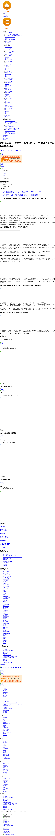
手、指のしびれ (9, 78)
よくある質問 (6, 138)
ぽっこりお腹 (8, 59)
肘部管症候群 (8, 91)
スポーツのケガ (9, 52)
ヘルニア (7, 58)
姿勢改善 (7, 38)
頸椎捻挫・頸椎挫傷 (10, 133)
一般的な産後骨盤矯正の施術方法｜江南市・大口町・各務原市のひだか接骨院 (21, 194)
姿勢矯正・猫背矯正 (10, 39)
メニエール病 (8, 61)
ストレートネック (9, 51)
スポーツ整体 (8, 32)
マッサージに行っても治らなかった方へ (15, 35)
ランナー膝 (8, 64)
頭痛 (6, 113)
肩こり (7, 94)
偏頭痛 (7, 67)
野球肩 (7, 112)
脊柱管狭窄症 (8, 98)
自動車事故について (10, 131)
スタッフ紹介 (6, 135)
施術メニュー (6, 175)
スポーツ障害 (8, 54)
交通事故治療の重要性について (12, 128)
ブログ (4, 139)
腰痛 (6, 104)
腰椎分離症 (8, 102)
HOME (4, 173)
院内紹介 (5, 136)
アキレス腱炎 (8, 47)
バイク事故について (10, 121)
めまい (7, 62)
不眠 (6, 65)
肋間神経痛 (8, 89)
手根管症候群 (8, 79)
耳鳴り (7, 86)
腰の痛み (7, 101)
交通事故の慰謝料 (9, 126)
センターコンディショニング (12, 34)
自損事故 (7, 132)
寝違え (7, 76)
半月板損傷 (8, 71)
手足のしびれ (8, 81)
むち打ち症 (8, 123)
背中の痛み (8, 96)
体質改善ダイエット (10, 37)
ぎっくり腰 (8, 48)
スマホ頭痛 (8, 55)
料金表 (2, 533)
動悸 (6, 69)
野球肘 (7, 111)
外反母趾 (7, 75)
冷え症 (7, 68)
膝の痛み (7, 105)
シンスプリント (9, 49)
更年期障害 (8, 82)
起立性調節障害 (9, 108)
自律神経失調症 (9, 106)
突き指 (7, 84)
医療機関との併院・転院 (11, 129)
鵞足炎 (7, 118)
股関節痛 (7, 92)
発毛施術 (7, 42)
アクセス (3, 530)
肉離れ (7, 88)
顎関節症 (7, 115)
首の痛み (7, 116)
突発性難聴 (8, 85)
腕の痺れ (7, 99)
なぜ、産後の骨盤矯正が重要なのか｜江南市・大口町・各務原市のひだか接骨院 (22, 191)
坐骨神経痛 (8, 74)
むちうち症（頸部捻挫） (11, 122)
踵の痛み (7, 109)
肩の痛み (7, 95)
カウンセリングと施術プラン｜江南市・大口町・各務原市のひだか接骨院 (20, 195)
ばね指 (7, 57)
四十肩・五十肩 (9, 72)
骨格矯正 (7, 44)
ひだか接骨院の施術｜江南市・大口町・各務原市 (14, 192)
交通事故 (7, 125)
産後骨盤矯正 (8, 41)
